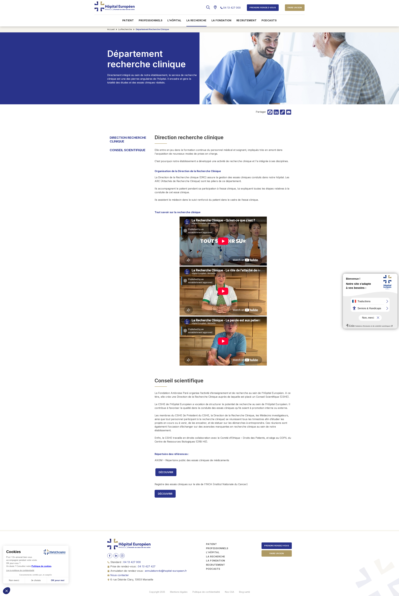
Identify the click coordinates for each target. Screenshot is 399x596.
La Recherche (125, 29)
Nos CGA (229, 592)
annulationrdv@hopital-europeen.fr (166, 570)
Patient (128, 20)
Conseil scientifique (127, 150)
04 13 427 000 (232, 7)
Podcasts (269, 20)
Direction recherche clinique (128, 139)
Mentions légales (178, 592)
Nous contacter (119, 575)
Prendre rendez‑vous (276, 545)
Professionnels (150, 20)
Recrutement (246, 20)
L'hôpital (174, 20)
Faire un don (295, 7)
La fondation (221, 20)
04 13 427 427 (146, 566)
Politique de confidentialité (206, 592)
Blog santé (244, 592)
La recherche (196, 20)
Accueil (111, 29)
